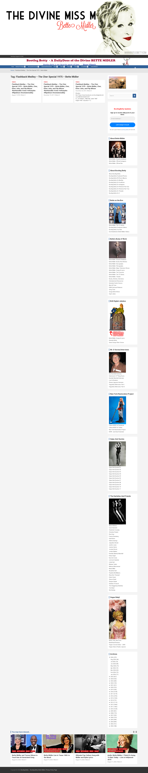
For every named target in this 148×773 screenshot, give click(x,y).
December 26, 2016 (81, 90)
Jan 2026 (113, 674)
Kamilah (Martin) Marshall (116, 553)
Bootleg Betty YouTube (115, 229)
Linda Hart (112, 562)
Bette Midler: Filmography (116, 266)
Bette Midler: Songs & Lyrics (117, 270)
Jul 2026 (113, 661)
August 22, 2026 (16, 759)
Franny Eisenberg (114, 536)
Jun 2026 (113, 664)
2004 (112, 722)
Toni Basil (111, 588)
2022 (112, 683)
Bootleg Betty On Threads (116, 191)
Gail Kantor (112, 538)
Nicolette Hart (113, 571)
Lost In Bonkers (113, 380)
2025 (112, 676)
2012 (112, 704)
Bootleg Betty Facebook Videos (118, 227)
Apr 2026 (113, 668)
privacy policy (125, 129)
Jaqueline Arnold (113, 543)
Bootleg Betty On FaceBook (116, 182)
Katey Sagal (112, 555)
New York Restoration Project (117, 429)
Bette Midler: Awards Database (117, 159)
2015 (112, 698)
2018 (112, 691)
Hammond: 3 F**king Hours (116, 376)
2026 (112, 657)
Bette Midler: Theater (115, 276)
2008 (112, 713)
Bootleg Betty (24, 770)
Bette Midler (21, 751)
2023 (112, 681)
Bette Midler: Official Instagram (117, 161)
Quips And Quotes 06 (115, 478)
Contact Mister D (94, 66)
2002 (112, 726)
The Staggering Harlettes (116, 586)
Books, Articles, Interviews (116, 279)
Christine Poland (113, 532)
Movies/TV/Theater (20, 66)
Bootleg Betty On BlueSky (116, 180)
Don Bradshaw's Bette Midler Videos (119, 231)
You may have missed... (21, 732)
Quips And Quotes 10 (115, 487)
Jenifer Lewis (112, 545)
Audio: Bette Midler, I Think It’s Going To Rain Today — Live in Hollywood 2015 (121, 757)
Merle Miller (112, 568)
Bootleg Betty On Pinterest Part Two (119, 189)
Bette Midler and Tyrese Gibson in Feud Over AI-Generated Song (25, 756)
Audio (14, 751)
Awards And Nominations (47, 66)
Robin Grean (112, 577)
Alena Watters (113, 525)
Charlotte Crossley (114, 530)
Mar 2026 (113, 670)
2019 (112, 689)
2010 (112, 709)
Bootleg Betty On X (114, 193)
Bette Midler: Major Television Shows (119, 268)
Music (55, 66)
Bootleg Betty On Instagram (117, 184)
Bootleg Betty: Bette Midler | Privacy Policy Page (43, 770)
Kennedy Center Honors (115, 283)
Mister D (23, 95)
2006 (112, 717)
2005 (112, 719)
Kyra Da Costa (113, 558)
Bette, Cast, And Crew (115, 640)
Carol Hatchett (113, 528)
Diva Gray (111, 534)
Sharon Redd (112, 579)
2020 (112, 687)
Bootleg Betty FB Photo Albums (118, 178)
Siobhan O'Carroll (114, 583)
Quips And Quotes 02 (115, 469)
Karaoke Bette (113, 340)
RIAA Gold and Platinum (115, 287)
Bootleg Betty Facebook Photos (118, 176)
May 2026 (113, 666)
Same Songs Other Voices (116, 342)
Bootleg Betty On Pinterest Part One (119, 186)
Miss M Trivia (112, 285)
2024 (112, 679)
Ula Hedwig (112, 590)
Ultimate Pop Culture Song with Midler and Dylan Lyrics (87, 756)
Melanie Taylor (113, 564)
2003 (112, 724)
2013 (112, 702)
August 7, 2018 (16, 95)
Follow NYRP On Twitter (115, 427)
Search (134, 96)
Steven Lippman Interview (116, 382)
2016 (112, 696)
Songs (33, 751)
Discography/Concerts (33, 66)
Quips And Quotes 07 (115, 480)
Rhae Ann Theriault (114, 575)
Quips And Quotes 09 (115, 484)
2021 (112, 685)
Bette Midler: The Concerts (116, 272)
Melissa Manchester (114, 566)
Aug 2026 (113, 659)
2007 (112, 715)
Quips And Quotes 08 (115, 482)
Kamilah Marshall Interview (116, 378)
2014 (112, 700)
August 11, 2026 (112, 762)
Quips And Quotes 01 (115, 467)
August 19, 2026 (48, 759)
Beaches (115, 749)
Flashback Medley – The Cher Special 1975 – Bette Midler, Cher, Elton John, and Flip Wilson (88, 86)
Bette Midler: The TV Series (116, 225)
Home (12, 66)
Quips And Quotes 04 (115, 474)
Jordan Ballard (113, 551)
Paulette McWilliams (114, 573)
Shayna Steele (113, 581)
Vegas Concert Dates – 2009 (117, 644)
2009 (112, 711)
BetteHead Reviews (114, 642)
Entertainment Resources (116, 281)
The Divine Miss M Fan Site (51, 751)
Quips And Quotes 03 (115, 472)
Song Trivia (112, 289)
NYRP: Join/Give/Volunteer (116, 432)
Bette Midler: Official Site (116, 163)
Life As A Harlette (114, 560)
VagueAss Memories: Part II (117, 386)
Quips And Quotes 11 (115, 489)
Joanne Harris (113, 547)
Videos (61, 66)
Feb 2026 (113, 672)
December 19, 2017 (49, 95)
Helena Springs (113, 540)
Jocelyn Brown (113, 549)
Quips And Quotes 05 (115, 476)
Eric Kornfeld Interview (115, 374)
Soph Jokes (112, 294)
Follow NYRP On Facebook (116, 425)
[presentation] (133, 732)
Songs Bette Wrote (114, 292)
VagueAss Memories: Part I (116, 384)
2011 (112, 706)
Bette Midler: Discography (116, 264)
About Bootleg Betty (114, 174)
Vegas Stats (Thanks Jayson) (117, 647)
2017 (112, 694)
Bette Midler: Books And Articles (118, 261)
